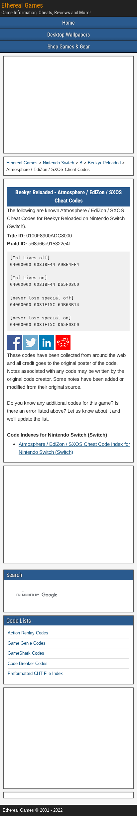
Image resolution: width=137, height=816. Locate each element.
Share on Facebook (14, 342)
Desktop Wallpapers (68, 35)
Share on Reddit (63, 342)
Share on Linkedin (46, 342)
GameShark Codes (26, 653)
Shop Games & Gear (69, 46)
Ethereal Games (22, 5)
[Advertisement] (68, 104)
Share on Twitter (30, 342)
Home (68, 23)
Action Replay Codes (28, 632)
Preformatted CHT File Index (35, 673)
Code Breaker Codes (28, 663)
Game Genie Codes (27, 643)
